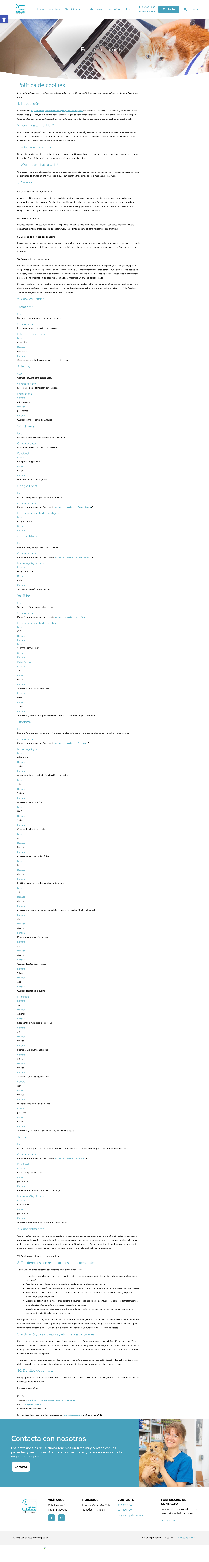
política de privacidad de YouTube (70, 617)
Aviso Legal (169, 1537)
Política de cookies (187, 1537)
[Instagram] (61, 1517)
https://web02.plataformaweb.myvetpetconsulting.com (57, 110)
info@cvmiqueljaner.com (130, 1515)
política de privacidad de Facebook (70, 743)
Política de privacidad (151, 1537)
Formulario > (168, 1520)
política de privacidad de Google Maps (72, 557)
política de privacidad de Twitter (69, 1158)
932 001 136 (125, 1505)
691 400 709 (125, 1509)
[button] (4, 19)
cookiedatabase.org (73, 1414)
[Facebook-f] (51, 1517)
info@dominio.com (32, 1404)
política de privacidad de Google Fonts (72, 507)
